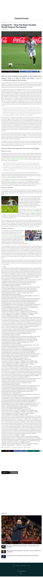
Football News (13, 472)
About (14, 565)
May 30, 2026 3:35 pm (9, 548)
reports (9, 189)
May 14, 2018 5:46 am (14, 29)
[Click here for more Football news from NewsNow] (5, 472)
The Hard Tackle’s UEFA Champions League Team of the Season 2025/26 (22, 555)
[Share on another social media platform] (41, 71)
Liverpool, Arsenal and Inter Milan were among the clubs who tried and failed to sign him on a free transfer (12, 235)
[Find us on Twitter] (20, 573)
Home (2, 22)
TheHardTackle (21, 18)
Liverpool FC (20, 447)
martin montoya (27, 447)
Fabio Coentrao (14, 447)
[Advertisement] (21, 8)
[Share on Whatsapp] (39, 71)
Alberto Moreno (7, 447)
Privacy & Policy (23, 565)
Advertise (17, 565)
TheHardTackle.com (23, 571)
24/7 (16, 472)
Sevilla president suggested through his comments (14, 159)
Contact (28, 565)
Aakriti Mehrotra (5, 29)
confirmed (36, 216)
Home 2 (5, 22)
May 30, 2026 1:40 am (9, 553)
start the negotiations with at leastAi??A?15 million (18, 180)
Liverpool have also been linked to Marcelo (31, 212)
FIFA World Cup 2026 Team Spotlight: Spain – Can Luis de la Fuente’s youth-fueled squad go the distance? (20, 541)
